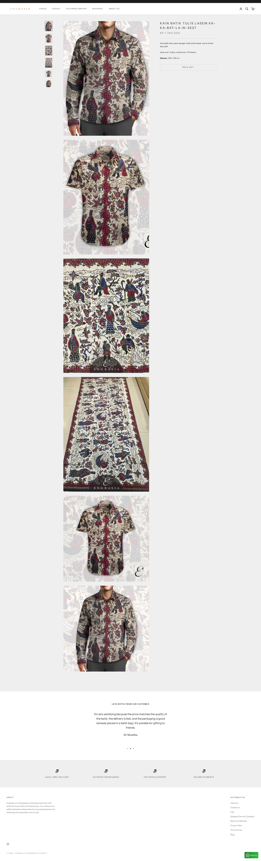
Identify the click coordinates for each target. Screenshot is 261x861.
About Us (114, 9)
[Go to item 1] (48, 26)
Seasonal (97, 9)
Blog (232, 834)
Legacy (56, 9)
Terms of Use (236, 830)
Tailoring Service (76, 9)
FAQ (232, 812)
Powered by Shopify (36, 853)
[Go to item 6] (48, 83)
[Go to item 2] (48, 38)
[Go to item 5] (48, 74)
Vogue (43, 9)
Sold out (188, 67)
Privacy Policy (236, 825)
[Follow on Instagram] (8, 844)
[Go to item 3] (48, 51)
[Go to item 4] (48, 63)
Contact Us (235, 807)
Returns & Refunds (238, 821)
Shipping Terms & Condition (242, 816)
